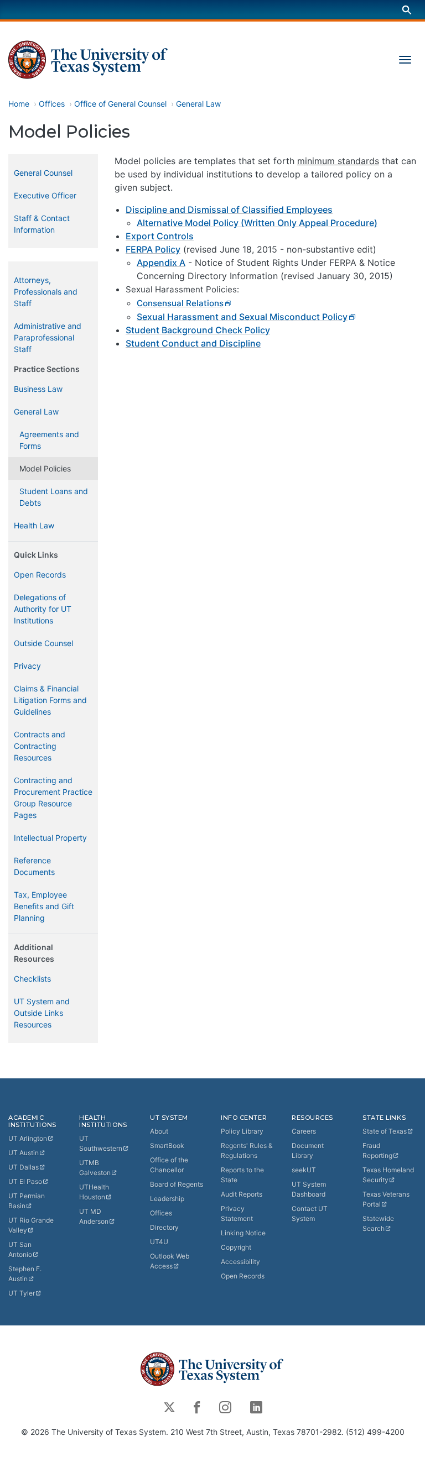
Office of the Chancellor (169, 1165)
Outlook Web (169, 1261)
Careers (304, 1131)
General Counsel (43, 172)
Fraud (377, 1150)
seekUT (304, 1170)
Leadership (167, 1198)
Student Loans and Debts (53, 496)
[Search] (407, 9)
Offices (52, 103)
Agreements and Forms (49, 439)
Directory (164, 1227)
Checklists (32, 978)
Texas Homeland (388, 1175)
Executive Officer (45, 195)
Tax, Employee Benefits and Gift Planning (44, 906)
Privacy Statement (237, 1213)
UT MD (93, 1216)
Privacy (27, 665)
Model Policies (45, 468)
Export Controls (160, 236)
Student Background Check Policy (198, 330)
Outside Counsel (43, 643)
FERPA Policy (153, 249)
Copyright (236, 1247)
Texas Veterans (386, 1199)
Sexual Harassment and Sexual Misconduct (242, 316)
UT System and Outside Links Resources (42, 1013)
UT (27, 1138)
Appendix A (161, 262)
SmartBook (167, 1145)
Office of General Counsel (120, 103)
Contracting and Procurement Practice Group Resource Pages (53, 797)
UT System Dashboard (309, 1189)
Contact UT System (310, 1213)
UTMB (95, 1168)
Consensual (180, 303)
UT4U (159, 1242)
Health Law (34, 525)
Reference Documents (34, 866)
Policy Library (242, 1131)
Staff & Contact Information (42, 223)
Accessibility (240, 1261)
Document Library (308, 1150)
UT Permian (26, 1201)
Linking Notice (243, 1233)
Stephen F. (25, 1274)
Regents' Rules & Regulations (247, 1150)
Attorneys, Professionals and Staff (45, 291)
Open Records (40, 574)
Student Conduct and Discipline (193, 343)
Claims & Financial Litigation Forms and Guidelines (50, 700)
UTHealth (94, 1192)
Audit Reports (241, 1194)
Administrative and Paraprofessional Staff (47, 337)
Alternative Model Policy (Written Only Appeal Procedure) (257, 222)
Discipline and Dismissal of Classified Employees (229, 209)
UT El (25, 1181)
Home (18, 103)
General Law (198, 103)
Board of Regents (176, 1184)
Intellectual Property (50, 837)
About (159, 1131)
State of (384, 1131)
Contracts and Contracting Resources (39, 746)
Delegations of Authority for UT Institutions (42, 609)
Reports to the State (242, 1175)
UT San (20, 1249)
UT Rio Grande (31, 1225)
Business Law (38, 389)
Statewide (378, 1223)
